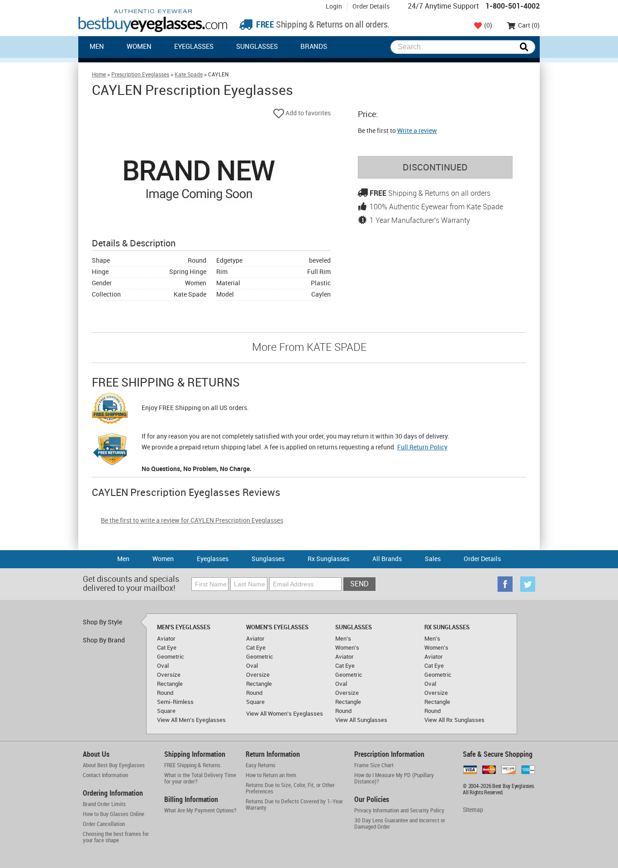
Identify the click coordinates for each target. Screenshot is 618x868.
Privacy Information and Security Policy (399, 810)
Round (165, 693)
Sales (433, 559)
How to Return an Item (271, 775)
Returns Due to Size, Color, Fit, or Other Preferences (290, 788)
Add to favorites (307, 113)
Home (99, 75)
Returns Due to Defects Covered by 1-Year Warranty (294, 804)
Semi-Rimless (175, 702)
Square (166, 711)
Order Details (371, 6)
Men (97, 47)
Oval (163, 666)
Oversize (169, 675)
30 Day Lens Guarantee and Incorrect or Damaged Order (399, 823)
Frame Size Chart (374, 765)
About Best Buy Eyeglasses (114, 765)
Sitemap (473, 810)
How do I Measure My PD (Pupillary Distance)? (394, 778)
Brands (313, 47)
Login (334, 6)
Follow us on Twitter (527, 584)
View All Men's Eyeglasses (191, 720)
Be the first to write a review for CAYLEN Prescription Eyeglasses (192, 520)
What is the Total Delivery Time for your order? (200, 778)
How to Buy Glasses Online (113, 814)
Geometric (170, 657)
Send (359, 584)
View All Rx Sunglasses (454, 720)
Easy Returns (261, 765)
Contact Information (105, 775)
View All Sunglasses (361, 720)
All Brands (387, 559)
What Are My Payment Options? (200, 810)
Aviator (166, 639)
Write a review (417, 130)
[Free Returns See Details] (110, 450)
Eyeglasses (194, 47)
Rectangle (170, 684)
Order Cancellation (104, 824)
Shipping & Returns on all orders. (322, 25)
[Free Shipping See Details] (110, 409)
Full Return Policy (422, 447)
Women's (347, 648)
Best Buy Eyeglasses (153, 21)
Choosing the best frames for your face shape (116, 837)
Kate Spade (189, 75)
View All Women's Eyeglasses (284, 714)
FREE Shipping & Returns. (193, 765)
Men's (343, 639)
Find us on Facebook (505, 584)
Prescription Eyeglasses (140, 75)
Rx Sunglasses (328, 559)
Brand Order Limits (104, 804)
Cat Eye (166, 648)
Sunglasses (257, 47)
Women (139, 47)
